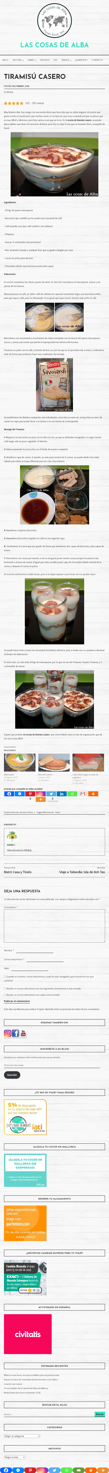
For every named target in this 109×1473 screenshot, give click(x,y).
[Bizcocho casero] (54, 763)
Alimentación (48, 812)
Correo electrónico (14, 959)
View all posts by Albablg (19, 850)
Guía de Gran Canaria (13, 1384)
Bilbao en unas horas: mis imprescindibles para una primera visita (31, 1375)
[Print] (93, 793)
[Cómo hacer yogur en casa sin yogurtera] (88, 763)
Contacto (97, 60)
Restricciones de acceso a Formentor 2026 (22, 1393)
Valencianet (9, 775)
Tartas (57, 812)
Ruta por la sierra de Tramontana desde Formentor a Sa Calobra (31, 1380)
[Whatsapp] (72, 793)
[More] (41, 799)
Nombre (9, 950)
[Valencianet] (19, 763)
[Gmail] (83, 793)
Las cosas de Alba (54, 45)
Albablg (10, 92)
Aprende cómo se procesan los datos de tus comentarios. (72, 1009)
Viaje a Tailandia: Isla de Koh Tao (82, 870)
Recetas (17, 60)
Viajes (31, 60)
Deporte (44, 60)
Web (6, 968)
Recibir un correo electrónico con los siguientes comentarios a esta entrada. (43, 988)
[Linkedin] (62, 793)
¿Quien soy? (81, 60)
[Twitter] (51, 793)
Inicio (5, 60)
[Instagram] (41, 793)
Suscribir (12, 1074)
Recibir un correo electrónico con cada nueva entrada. (33, 995)
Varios (65, 60)
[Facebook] (9, 793)
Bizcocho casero (45, 775)
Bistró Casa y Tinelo (18, 870)
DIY (55, 60)
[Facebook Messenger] (20, 793)
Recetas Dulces (26, 812)
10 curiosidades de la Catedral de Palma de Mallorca (26, 1388)
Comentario (10, 907)
